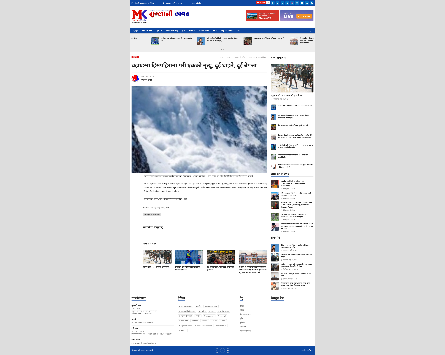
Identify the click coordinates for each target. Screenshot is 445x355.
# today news (209, 316)
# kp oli (214, 321)
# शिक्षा (198, 316)
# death (205, 321)
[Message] (287, 3)
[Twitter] (277, 3)
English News (227, 30)
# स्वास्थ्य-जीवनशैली (185, 316)
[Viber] (292, 3)
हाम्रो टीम (243, 326)
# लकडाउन (182, 330)
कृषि (183, 30)
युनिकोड (242, 322)
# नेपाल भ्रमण (183, 321)
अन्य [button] (238, 30)
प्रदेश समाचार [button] (147, 30)
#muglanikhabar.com (152, 214)
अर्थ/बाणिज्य (204, 30)
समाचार (229, 57)
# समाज (212, 311)
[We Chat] (311, 3)
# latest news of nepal (203, 326)
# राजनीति (202, 311)
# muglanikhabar (211, 306)
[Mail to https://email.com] (302, 3)
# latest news (221, 326)
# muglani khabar (185, 306)
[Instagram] (282, 3)
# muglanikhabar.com (187, 311)
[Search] (310, 30)
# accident (222, 316)
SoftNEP (310, 350)
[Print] (307, 3)
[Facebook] (273, 3)
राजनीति (192, 30)
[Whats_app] (297, 3)
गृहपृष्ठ (135, 30)
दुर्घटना (159, 30)
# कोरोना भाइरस (223, 311)
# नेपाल (222, 321)
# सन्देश (198, 306)
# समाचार (195, 321)
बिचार (215, 30)
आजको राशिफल (245, 331)
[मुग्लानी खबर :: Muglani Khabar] (161, 17)
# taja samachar (185, 326)
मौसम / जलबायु (172, 30)
